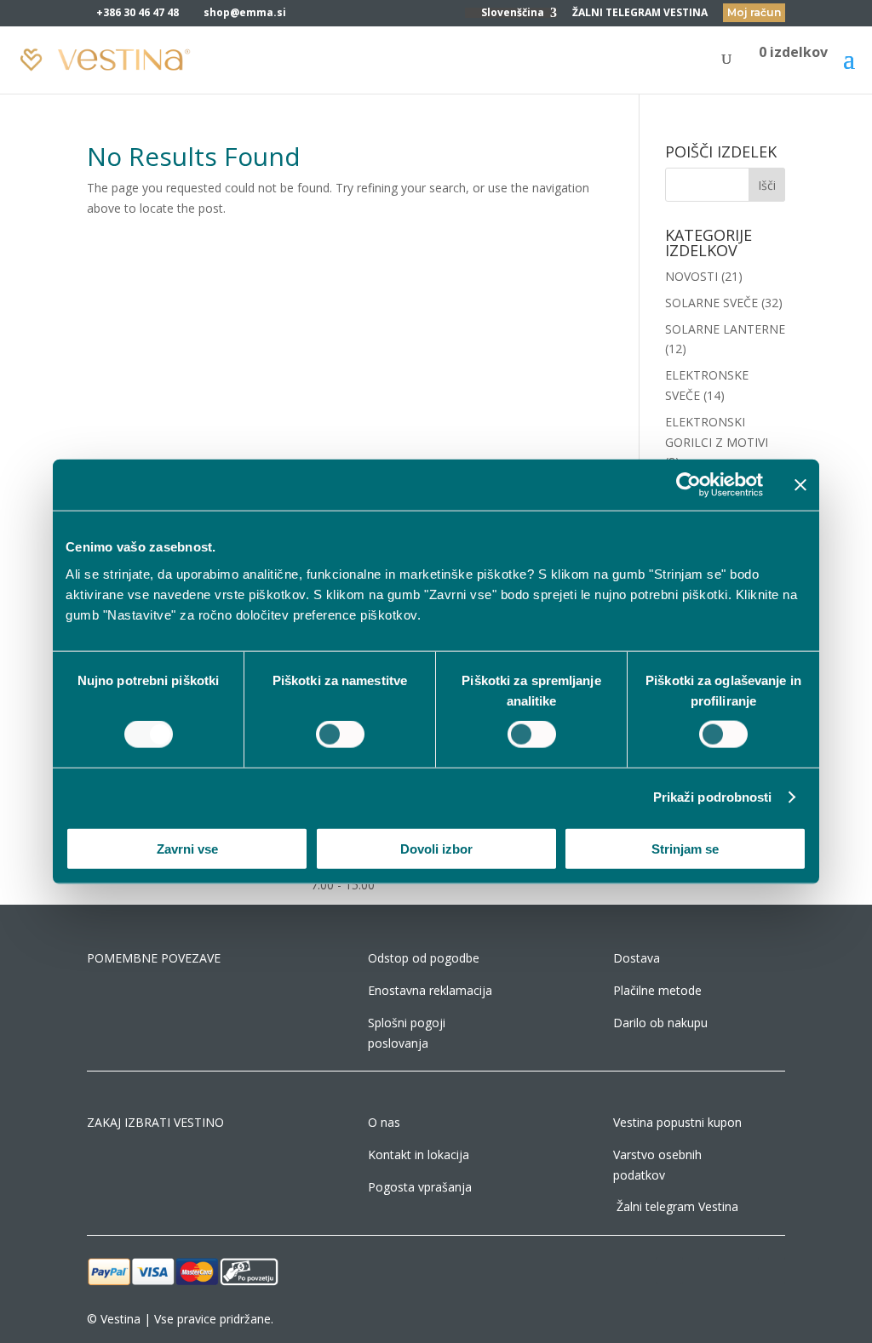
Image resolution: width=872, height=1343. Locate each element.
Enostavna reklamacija (430, 990)
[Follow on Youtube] (771, 1270)
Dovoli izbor (436, 848)
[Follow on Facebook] (669, 1270)
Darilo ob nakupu (660, 1022)
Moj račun (754, 12)
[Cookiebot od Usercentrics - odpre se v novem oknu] (688, 485)
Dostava (636, 958)
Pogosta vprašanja (420, 1187)
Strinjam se (685, 848)
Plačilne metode (657, 990)
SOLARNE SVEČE (711, 302)
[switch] (340, 734)
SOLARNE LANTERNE (725, 329)
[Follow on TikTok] (737, 1270)
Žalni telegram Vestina (677, 1206)
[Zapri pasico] (800, 485)
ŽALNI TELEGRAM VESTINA (640, 14)
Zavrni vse (187, 848)
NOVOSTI (691, 276)
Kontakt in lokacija (418, 1154)
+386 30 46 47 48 (137, 12)
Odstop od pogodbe (423, 958)
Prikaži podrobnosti (712, 797)
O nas (384, 1122)
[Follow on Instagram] (703, 1270)
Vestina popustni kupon (677, 1122)
